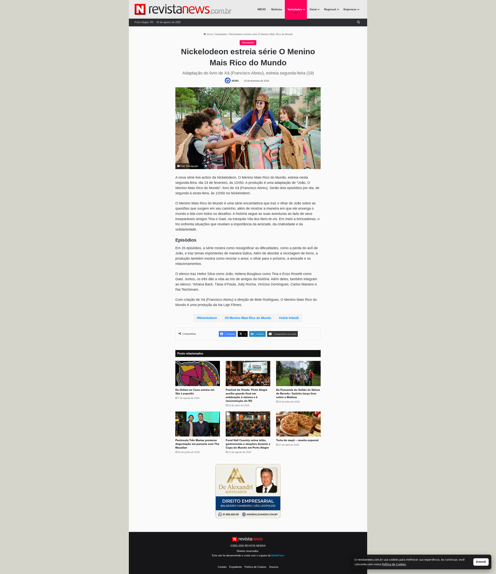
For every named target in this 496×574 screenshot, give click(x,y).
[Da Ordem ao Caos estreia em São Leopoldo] (197, 373)
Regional (330, 9)
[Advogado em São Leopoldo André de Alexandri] (248, 491)
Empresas (350, 9)
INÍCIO (261, 9)
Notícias (276, 9)
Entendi (481, 562)
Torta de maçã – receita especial (297, 440)
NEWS (235, 81)
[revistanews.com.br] (183, 9)
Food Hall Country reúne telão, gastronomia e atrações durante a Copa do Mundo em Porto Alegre (248, 444)
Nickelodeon (207, 318)
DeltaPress (277, 555)
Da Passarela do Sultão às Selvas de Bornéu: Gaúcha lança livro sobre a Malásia (298, 393)
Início (209, 34)
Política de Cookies (255, 566)
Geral (313, 9)
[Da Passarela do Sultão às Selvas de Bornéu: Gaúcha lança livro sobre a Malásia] (298, 373)
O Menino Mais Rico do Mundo (248, 318)
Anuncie (273, 566)
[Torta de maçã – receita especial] (298, 424)
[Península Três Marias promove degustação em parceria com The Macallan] (197, 424)
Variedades (295, 9)
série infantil (290, 318)
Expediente (235, 566)
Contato (222, 566)
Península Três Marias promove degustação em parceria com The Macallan (197, 444)
